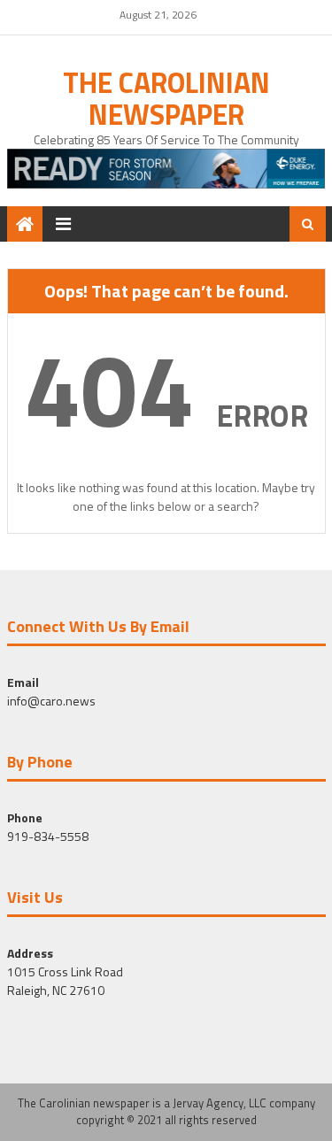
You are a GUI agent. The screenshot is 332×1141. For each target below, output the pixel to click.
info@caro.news (51, 700)
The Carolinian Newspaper (166, 98)
